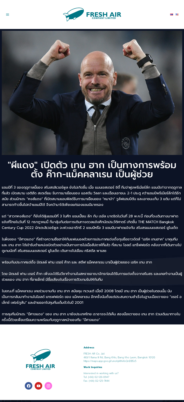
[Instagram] (48, 386)
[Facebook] (28, 386)
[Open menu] (7, 14)
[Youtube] (38, 386)
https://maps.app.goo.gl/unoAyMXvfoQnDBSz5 (110, 361)
